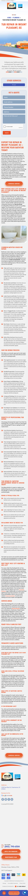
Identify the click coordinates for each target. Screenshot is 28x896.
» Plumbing (15, 18)
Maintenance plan (11, 857)
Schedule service (14, 183)
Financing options (10, 596)
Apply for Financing (11, 851)
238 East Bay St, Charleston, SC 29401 (10, 788)
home (9, 18)
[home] (11, 6)
